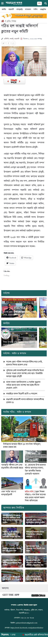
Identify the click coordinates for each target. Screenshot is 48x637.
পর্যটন (35, 9)
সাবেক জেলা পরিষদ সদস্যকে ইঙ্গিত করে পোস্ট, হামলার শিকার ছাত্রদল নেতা (18, 313)
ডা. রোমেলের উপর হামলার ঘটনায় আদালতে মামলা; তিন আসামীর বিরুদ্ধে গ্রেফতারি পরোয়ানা (35, 469)
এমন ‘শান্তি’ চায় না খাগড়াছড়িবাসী (8, 493)
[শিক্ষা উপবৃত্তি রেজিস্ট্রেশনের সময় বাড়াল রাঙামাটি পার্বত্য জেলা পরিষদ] (19, 338)
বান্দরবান (28, 9)
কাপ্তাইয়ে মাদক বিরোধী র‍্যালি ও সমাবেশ (21, 393)
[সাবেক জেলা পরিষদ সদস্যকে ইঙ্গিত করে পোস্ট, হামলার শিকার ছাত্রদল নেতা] (19, 307)
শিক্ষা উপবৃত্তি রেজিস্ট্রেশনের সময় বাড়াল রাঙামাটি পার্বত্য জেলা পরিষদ (18, 343)
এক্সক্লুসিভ (43, 9)
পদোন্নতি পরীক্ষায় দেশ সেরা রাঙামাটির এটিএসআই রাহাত (12, 466)
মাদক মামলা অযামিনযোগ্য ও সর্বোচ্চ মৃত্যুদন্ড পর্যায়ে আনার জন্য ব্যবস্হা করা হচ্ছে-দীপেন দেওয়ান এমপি (23, 385)
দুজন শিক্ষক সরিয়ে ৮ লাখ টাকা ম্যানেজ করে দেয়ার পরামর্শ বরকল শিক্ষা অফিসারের (35, 496)
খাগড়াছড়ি (19, 9)
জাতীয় (4, 9)
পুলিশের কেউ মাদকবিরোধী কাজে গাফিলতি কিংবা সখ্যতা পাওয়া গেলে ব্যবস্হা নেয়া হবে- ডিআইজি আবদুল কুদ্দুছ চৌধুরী (25, 373)
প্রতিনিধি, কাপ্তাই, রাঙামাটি (11, 39)
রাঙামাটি (11, 9)
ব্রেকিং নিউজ (11, 21)
